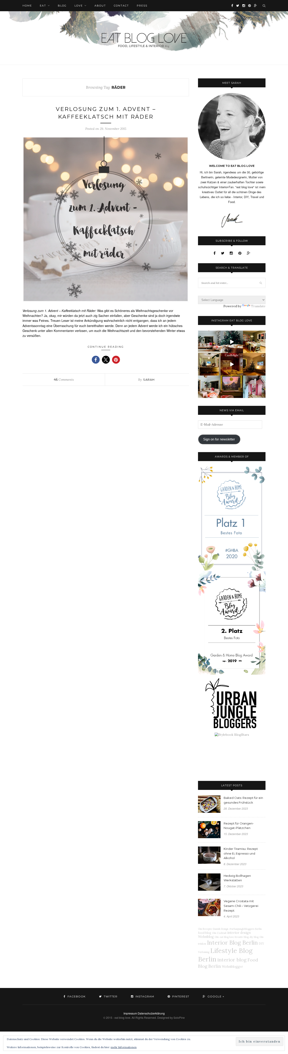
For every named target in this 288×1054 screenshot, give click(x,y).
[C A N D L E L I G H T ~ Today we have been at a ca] (231, 364)
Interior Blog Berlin (232, 942)
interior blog (232, 960)
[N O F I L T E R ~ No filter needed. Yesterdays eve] (231, 387)
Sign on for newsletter (219, 439)
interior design (239, 933)
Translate (258, 306)
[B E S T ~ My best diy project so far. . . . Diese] (254, 387)
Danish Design (220, 928)
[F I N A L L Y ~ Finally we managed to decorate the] (254, 364)
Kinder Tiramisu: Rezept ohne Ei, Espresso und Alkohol (241, 853)
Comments (64, 380)
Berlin (258, 928)
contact (121, 5)
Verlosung (203, 952)
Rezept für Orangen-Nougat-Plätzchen (239, 826)
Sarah (149, 379)
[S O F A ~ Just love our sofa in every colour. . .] (209, 387)
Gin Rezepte (205, 928)
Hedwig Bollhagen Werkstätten (237, 878)
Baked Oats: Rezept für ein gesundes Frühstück (243, 800)
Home (27, 5)
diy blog (254, 937)
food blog (204, 933)
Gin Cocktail (219, 933)
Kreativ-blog (242, 937)
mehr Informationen (124, 1047)
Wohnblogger (232, 967)
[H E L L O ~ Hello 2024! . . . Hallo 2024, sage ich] (209, 342)
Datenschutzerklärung (151, 1013)
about (100, 5)
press (142, 5)
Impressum (130, 1013)
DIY (261, 943)
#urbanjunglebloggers (241, 928)
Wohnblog (206, 937)
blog (62, 5)
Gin (217, 937)
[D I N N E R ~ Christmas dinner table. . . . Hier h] (254, 342)
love (78, 5)
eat (43, 5)
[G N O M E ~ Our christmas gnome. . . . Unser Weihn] (231, 342)
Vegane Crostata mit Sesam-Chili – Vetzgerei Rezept (241, 905)
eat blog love (227, 937)
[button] (96, 360)
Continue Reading (106, 346)
